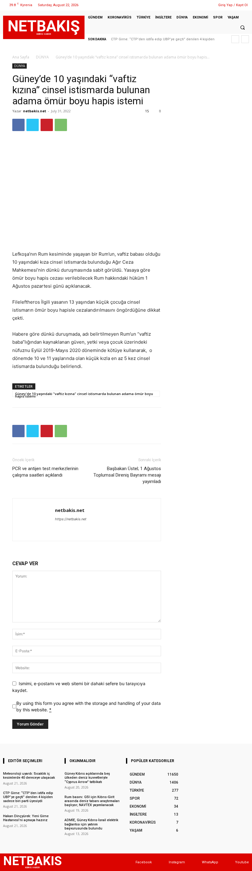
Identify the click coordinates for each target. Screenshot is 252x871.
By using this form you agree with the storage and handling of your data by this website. (88, 706)
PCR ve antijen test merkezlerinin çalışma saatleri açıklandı (45, 472)
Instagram (177, 862)
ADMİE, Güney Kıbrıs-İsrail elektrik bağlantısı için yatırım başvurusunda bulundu (91, 824)
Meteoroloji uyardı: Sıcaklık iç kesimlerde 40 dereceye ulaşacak (29, 776)
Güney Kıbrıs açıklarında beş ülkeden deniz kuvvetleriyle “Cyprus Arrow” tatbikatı (87, 778)
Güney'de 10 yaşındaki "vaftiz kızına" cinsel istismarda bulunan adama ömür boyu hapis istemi (84, 394)
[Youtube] (229, 862)
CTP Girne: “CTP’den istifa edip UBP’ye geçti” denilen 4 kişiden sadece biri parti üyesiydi (28, 797)
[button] (242, 27)
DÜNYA (42, 57)
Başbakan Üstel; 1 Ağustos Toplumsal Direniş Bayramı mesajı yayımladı (127, 475)
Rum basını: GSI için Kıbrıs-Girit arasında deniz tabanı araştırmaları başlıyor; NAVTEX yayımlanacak (92, 801)
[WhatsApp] (206, 5)
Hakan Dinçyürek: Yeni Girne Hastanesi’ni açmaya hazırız (26, 818)
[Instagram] (190, 5)
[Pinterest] (47, 125)
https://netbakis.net (70, 519)
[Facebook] (182, 5)
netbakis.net (34, 111)
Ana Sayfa (20, 57)
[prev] (235, 39)
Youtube (242, 862)
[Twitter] (198, 5)
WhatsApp (210, 862)
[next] (245, 39)
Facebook (144, 862)
